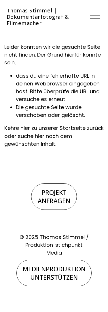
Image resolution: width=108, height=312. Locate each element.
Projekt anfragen (54, 196)
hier (25, 128)
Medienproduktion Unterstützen (54, 273)
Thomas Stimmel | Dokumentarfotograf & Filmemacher (38, 17)
